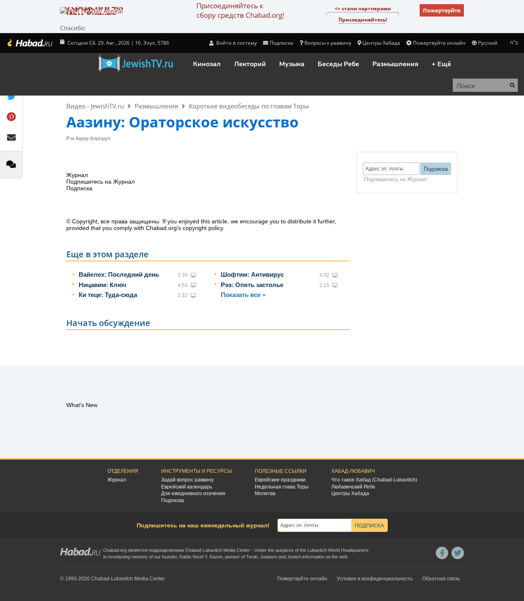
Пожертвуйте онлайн (439, 42)
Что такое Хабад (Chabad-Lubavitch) (374, 480)
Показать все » (243, 294)
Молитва (265, 493)
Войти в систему (236, 42)
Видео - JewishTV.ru (95, 106)
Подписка (172, 500)
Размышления (395, 64)
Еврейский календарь (186, 487)
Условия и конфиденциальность (375, 579)
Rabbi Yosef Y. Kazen (200, 556)
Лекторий (250, 64)
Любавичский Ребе (353, 487)
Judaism (268, 556)
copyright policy (203, 228)
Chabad (193, 550)
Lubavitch (212, 550)
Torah (252, 556)
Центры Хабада (350, 493)
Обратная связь (441, 579)
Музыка (291, 64)
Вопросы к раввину (327, 42)
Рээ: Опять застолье (252, 284)
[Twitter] (458, 553)
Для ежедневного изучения (193, 493)
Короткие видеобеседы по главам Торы (249, 106)
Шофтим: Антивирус (252, 274)
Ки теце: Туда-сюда (108, 294)
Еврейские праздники (280, 480)
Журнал (116, 480)
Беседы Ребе (338, 64)
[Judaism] (29, 43)
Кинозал (207, 64)
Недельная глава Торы (282, 487)
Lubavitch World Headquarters (338, 550)
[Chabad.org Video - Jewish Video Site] (135, 63)
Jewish (294, 556)
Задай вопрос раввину (187, 480)
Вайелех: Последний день (119, 274)
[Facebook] (442, 553)
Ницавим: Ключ (102, 284)
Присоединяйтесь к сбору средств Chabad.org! (240, 10)
